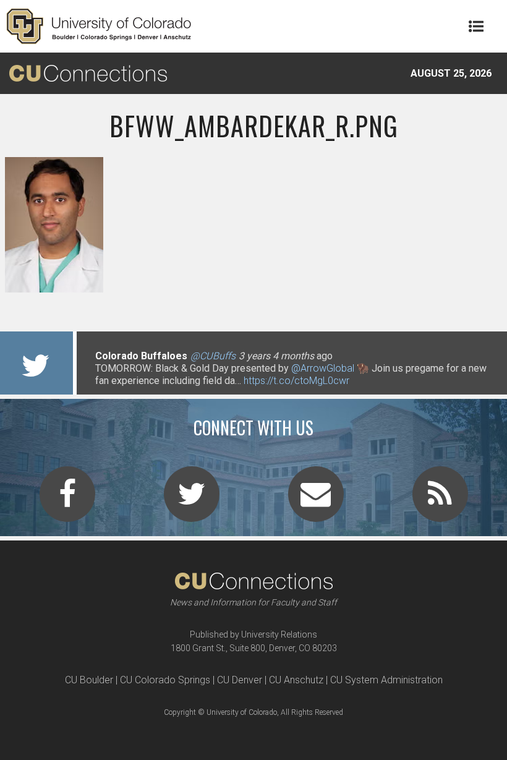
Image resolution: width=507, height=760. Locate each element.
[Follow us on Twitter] (191, 501)
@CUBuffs (213, 356)
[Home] (99, 26)
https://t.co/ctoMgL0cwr (296, 380)
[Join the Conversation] (67, 501)
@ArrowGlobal (322, 368)
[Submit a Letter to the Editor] (316, 501)
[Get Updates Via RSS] (440, 501)
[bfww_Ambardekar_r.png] (253, 287)
